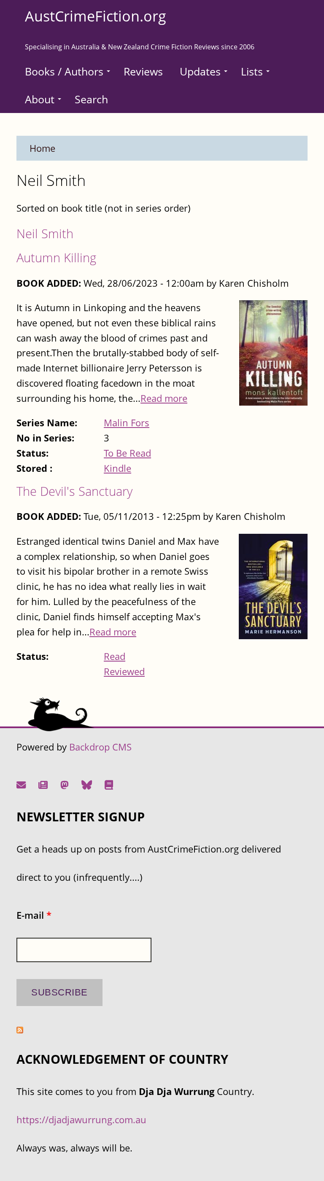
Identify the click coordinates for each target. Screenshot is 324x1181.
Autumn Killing (56, 257)
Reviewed (124, 671)
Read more (163, 398)
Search (91, 99)
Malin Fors (126, 422)
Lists (252, 71)
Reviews (143, 71)
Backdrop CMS (100, 746)
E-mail (33, 915)
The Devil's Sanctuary (74, 491)
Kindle (117, 468)
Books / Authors (64, 71)
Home (42, 148)
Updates (200, 71)
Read (114, 656)
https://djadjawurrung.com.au (81, 1119)
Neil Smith (44, 233)
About (39, 99)
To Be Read (127, 453)
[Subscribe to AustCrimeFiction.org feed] (19, 1029)
